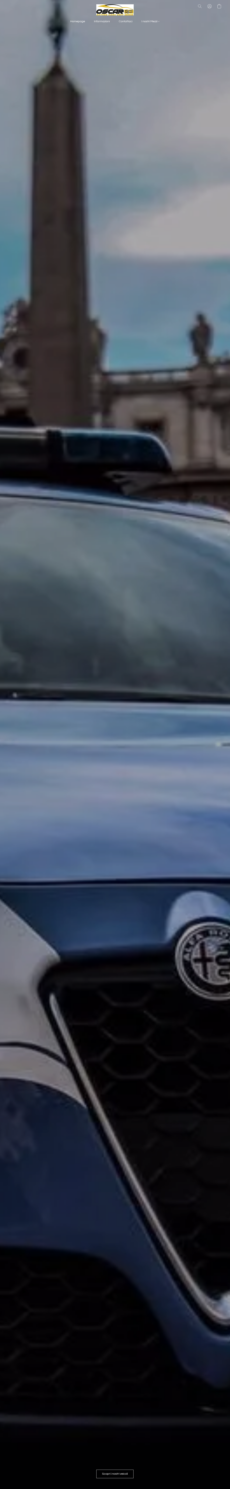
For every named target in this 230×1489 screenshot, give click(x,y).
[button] (115, 10)
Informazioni (102, 21)
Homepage (77, 21)
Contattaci (125, 21)
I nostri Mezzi (149, 21)
